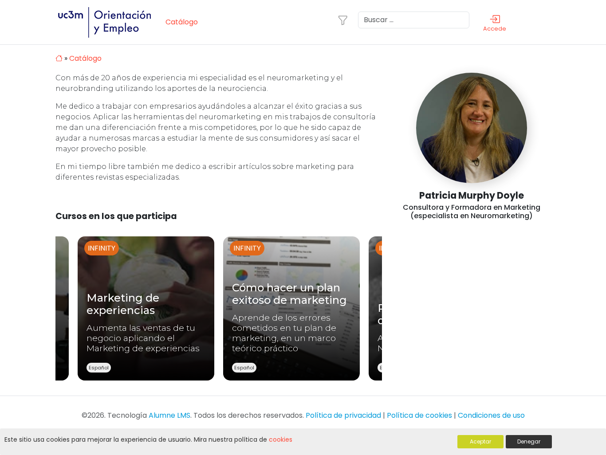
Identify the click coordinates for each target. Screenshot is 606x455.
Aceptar (480, 441)
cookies (280, 439)
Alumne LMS (169, 415)
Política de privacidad (343, 415)
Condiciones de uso (491, 415)
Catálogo (181, 22)
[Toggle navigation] (343, 20)
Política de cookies (419, 415)
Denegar (528, 441)
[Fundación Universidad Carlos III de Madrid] (108, 21)
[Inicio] (59, 58)
